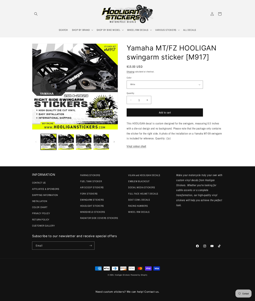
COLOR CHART (40, 207)
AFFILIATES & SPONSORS (45, 189)
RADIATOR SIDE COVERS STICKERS (99, 218)
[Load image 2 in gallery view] (66, 142)
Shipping (130, 71)
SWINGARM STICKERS (92, 199)
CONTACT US (39, 182)
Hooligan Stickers (122, 275)
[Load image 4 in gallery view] (101, 142)
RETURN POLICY (40, 219)
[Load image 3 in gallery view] (84, 142)
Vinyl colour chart (136, 146)
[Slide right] (114, 142)
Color (129, 77)
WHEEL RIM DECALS (139, 211)
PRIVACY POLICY (41, 213)
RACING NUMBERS (138, 205)
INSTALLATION (39, 201)
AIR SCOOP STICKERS (92, 187)
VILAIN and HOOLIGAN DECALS (144, 175)
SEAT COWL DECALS (139, 199)
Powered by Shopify (139, 275)
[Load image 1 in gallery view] (48, 142)
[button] (36, 14)
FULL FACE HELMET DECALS (143, 193)
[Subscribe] (90, 245)
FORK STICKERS (89, 193)
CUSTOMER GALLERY (43, 225)
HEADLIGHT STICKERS (92, 205)
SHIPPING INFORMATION (45, 195)
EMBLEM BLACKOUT (139, 181)
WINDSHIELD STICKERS (92, 211)
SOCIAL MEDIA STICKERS (141, 187)
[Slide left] (36, 142)
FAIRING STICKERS (90, 175)
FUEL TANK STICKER (91, 181)
